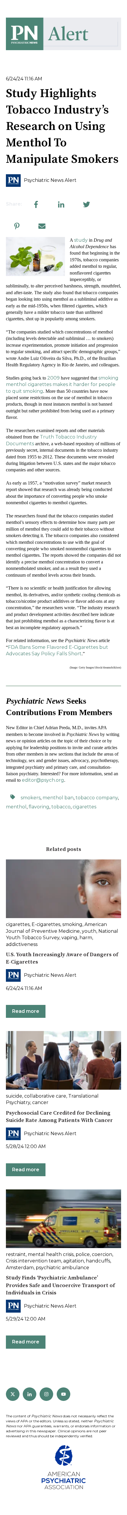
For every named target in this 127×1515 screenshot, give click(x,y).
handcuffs (98, 1261)
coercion (102, 1254)
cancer (40, 1102)
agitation (73, 1261)
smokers (30, 797)
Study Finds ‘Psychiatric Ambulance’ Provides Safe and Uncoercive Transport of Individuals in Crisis (60, 1285)
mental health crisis (51, 1254)
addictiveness (22, 944)
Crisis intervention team (33, 1261)
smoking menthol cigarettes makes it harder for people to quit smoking (62, 384)
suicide (14, 1096)
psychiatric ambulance (62, 1267)
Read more (25, 1011)
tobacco (61, 807)
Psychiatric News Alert (50, 180)
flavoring (39, 807)
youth (89, 931)
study (81, 240)
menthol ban (58, 797)
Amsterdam (20, 1267)
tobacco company (97, 797)
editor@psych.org (43, 780)
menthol (16, 807)
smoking (72, 924)
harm (85, 937)
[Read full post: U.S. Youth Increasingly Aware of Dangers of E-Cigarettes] (63, 888)
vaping (69, 937)
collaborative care (45, 1096)
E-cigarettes (46, 924)
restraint (16, 1254)
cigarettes (84, 807)
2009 (53, 378)
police (83, 1254)
